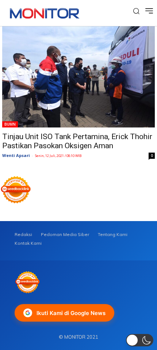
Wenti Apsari (16, 155)
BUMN (10, 124)
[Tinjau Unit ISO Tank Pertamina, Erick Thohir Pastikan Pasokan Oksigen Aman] (78, 76)
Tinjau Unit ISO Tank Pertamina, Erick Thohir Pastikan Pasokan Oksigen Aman (77, 141)
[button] (139, 340)
